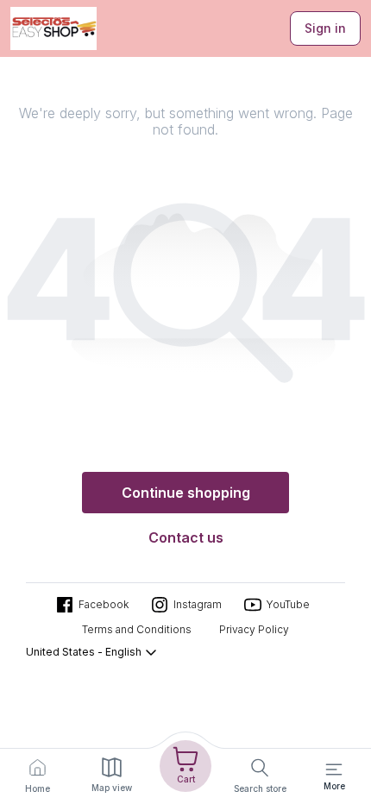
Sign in (325, 28)
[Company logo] (53, 28)
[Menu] (334, 769)
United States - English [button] (83, 651)
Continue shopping (186, 492)
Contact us (185, 537)
